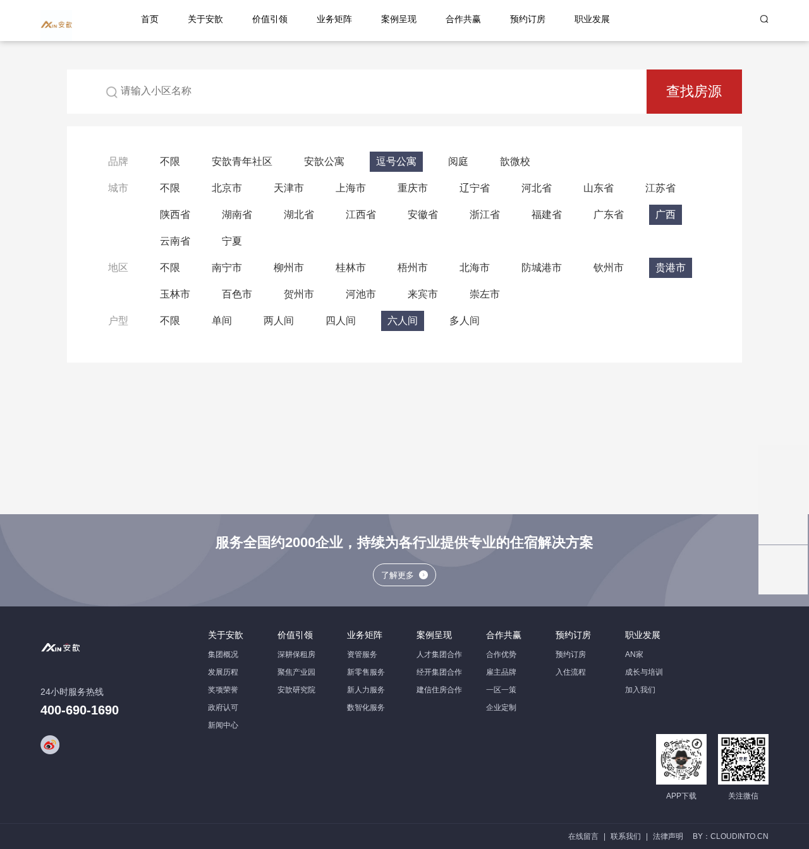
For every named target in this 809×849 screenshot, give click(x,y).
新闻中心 (223, 725)
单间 (222, 320)
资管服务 (362, 654)
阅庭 (458, 161)
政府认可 (223, 707)
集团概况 (223, 654)
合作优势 (501, 654)
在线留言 (583, 836)
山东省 (598, 188)
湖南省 (237, 214)
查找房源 (694, 91)
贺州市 (299, 294)
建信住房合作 (439, 689)
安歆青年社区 (242, 161)
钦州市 (608, 267)
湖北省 (299, 214)
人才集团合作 (439, 654)
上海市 (351, 188)
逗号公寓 (396, 161)
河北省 (536, 188)
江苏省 (660, 188)
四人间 (340, 320)
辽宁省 (474, 188)
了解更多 (397, 575)
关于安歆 (205, 19)
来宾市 (423, 294)
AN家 (634, 654)
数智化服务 (366, 707)
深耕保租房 (296, 654)
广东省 (608, 214)
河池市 (361, 294)
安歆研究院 (296, 689)
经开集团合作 (439, 672)
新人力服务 (366, 689)
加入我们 (640, 689)
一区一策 (501, 689)
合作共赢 (463, 19)
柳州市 (289, 267)
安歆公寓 (324, 161)
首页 (150, 19)
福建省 (547, 214)
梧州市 (413, 267)
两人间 (279, 320)
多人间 (464, 320)
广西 (665, 214)
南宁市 (227, 267)
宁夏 (232, 241)
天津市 (289, 188)
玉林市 (175, 294)
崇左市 (485, 294)
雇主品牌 (501, 672)
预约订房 (527, 19)
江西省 (361, 214)
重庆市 (413, 188)
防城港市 (541, 267)
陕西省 (175, 214)
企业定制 (501, 707)
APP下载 (681, 796)
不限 (170, 161)
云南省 (175, 241)
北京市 (227, 188)
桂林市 (351, 267)
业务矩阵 (334, 19)
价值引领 (270, 19)
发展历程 (223, 672)
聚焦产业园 (296, 672)
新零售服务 (366, 672)
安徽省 (423, 214)
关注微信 (743, 796)
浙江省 (485, 214)
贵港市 (670, 267)
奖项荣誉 (223, 689)
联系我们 (626, 836)
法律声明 (668, 836)
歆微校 (515, 161)
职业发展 (592, 19)
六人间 (402, 320)
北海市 (474, 267)
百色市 (237, 294)
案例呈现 (399, 19)
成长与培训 (644, 672)
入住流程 (571, 672)
